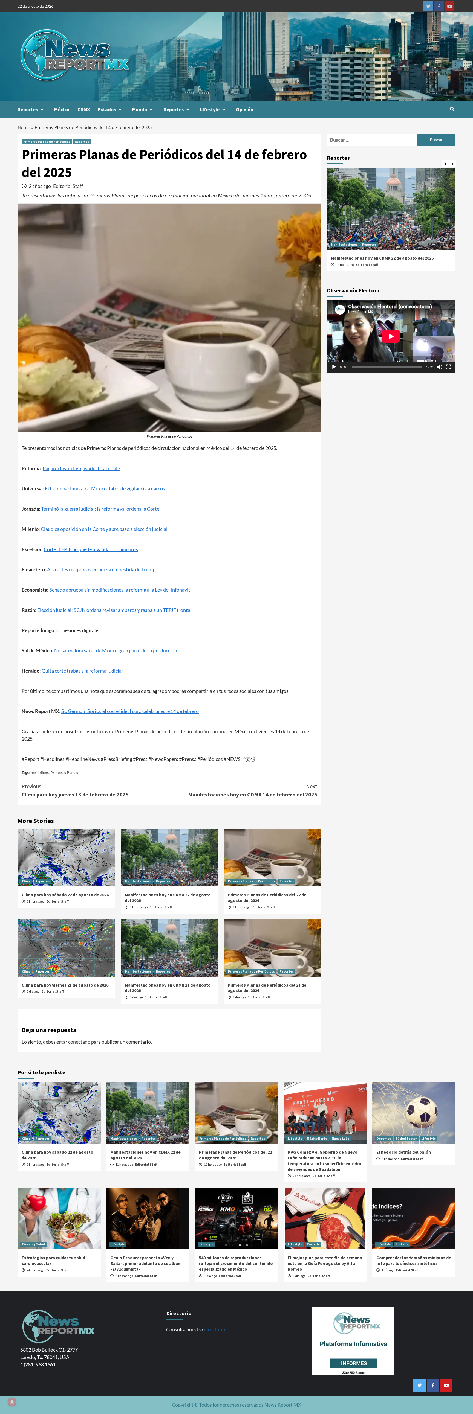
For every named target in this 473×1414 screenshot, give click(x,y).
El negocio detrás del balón (403, 1152)
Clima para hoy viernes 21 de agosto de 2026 (65, 985)
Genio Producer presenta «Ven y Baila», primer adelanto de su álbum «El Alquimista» (146, 1263)
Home (24, 127)
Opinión (244, 109)
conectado (79, 1042)
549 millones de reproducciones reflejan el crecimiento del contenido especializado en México (236, 1263)
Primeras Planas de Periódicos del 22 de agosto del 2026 (235, 1154)
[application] (391, 336)
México (61, 109)
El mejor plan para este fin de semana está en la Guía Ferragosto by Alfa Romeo (325, 1263)
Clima (26, 881)
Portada (313, 1244)
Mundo (139, 109)
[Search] (452, 109)
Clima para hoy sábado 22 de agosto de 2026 (65, 894)
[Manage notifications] (12, 1402)
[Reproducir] (334, 367)
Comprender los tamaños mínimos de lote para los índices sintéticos (413, 1260)
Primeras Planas (64, 772)
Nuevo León (340, 1138)
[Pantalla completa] (448, 367)
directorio (214, 1329)
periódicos (40, 772)
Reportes (28, 109)
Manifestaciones (138, 881)
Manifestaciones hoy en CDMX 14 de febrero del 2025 (252, 790)
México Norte (317, 1138)
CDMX (83, 109)
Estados (107, 109)
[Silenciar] (439, 367)
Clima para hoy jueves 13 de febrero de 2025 (75, 790)
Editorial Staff (68, 186)
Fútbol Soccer (406, 1138)
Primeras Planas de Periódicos (46, 141)
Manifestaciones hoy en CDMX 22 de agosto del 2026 (382, 258)
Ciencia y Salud (33, 1244)
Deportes (173, 109)
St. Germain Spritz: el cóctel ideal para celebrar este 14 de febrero (130, 711)
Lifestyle (210, 109)
